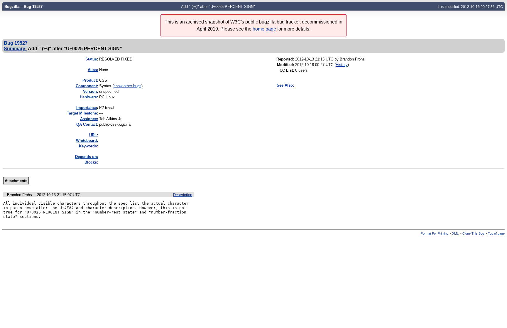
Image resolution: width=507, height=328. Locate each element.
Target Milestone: (82, 113)
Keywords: (88, 146)
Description (182, 195)
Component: (87, 86)
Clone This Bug (473, 233)
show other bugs (127, 86)
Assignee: (89, 119)
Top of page (496, 233)
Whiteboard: (87, 140)
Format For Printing (434, 233)
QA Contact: (87, 124)
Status (91, 59)
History (342, 65)
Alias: (93, 70)
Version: (90, 91)
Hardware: (89, 97)
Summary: (15, 48)
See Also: (285, 85)
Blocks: (91, 162)
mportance (86, 107)
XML (455, 233)
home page (264, 28)
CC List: (287, 70)
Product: (90, 80)
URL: (93, 135)
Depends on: (86, 156)
